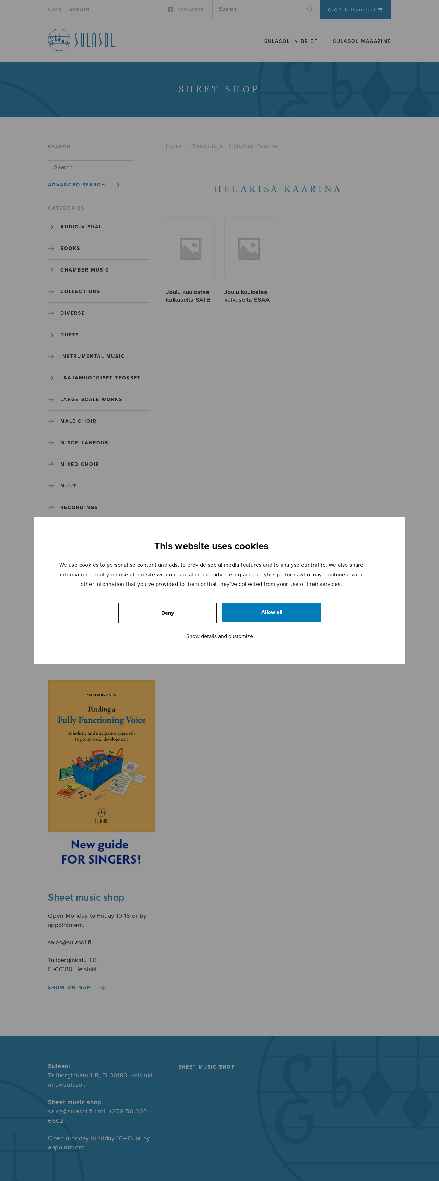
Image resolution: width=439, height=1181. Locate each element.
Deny (167, 613)
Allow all (271, 612)
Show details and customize (219, 636)
